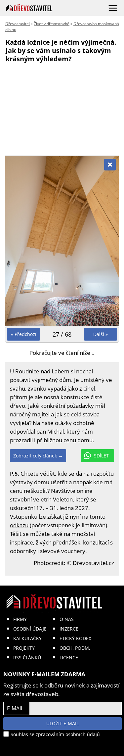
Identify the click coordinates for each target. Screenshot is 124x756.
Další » (100, 334)
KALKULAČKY (27, 638)
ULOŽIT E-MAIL (62, 723)
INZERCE (69, 629)
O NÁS (67, 619)
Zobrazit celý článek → (38, 455)
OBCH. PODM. (75, 648)
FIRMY (20, 619)
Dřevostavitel (17, 23)
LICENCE (69, 657)
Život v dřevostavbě (51, 23)
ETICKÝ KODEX (75, 638)
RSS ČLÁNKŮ (27, 657)
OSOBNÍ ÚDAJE (30, 629)
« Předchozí (23, 334)
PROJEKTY (24, 648)
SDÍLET (101, 455)
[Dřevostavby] (29, 7)
